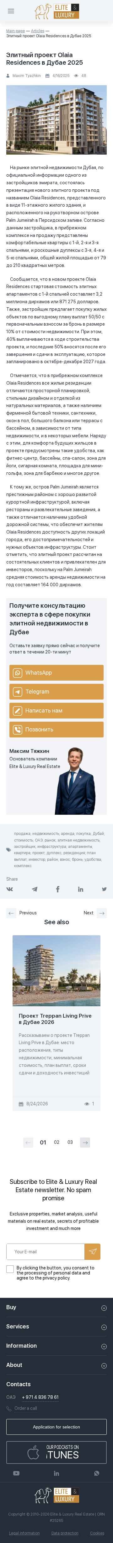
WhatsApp (38, 672)
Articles (37, 31)
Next (89, 912)
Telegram (37, 691)
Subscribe (92, 1252)
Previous (28, 912)
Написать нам (43, 710)
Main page (15, 31)
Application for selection (56, 1426)
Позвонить (39, 729)
